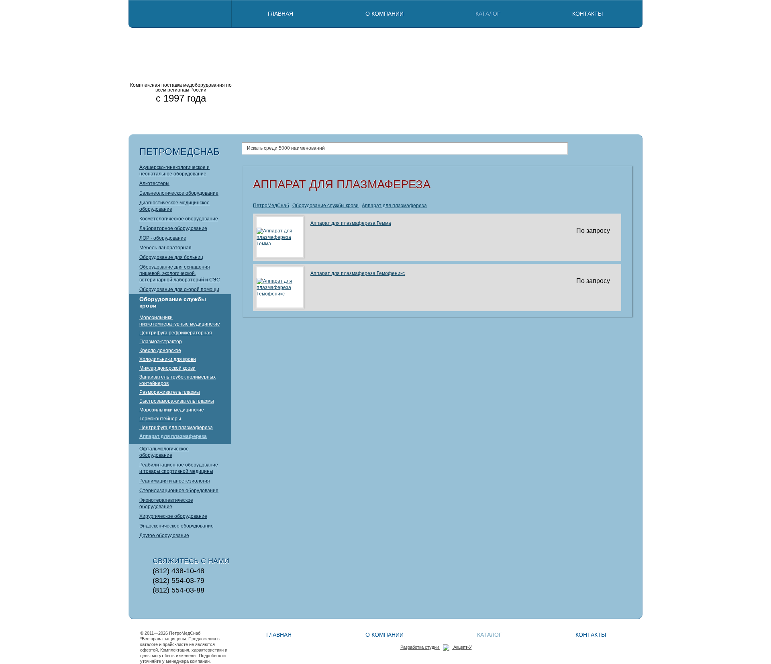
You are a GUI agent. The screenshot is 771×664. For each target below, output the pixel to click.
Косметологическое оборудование (178, 219)
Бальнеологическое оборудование (178, 193)
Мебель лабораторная (165, 248)
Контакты (587, 13)
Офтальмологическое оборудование (164, 452)
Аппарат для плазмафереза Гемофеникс (357, 273)
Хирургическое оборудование (173, 516)
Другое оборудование (164, 535)
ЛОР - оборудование (162, 238)
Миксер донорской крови (167, 368)
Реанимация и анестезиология (174, 481)
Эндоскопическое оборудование (176, 526)
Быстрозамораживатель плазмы (176, 401)
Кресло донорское (160, 350)
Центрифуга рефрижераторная (175, 333)
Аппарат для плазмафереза (173, 436)
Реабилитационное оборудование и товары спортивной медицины (178, 468)
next (627, 80)
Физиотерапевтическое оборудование (166, 503)
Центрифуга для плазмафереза (176, 427)
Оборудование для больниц (171, 257)
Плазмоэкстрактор (160, 341)
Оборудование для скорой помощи (179, 289)
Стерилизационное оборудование (178, 490)
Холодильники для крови (167, 359)
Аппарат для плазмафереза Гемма (350, 223)
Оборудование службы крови (172, 302)
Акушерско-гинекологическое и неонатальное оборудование (174, 171)
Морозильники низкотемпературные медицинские (179, 321)
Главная (280, 13)
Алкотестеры (154, 183)
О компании (384, 13)
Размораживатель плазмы (169, 392)
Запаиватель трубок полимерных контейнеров (177, 380)
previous (245, 80)
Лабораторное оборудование (173, 228)
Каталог (487, 13)
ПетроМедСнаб (271, 205)
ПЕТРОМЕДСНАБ (181, 40)
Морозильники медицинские (171, 410)
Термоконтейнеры (160, 419)
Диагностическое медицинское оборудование (174, 206)
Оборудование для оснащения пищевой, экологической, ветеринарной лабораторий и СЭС (179, 273)
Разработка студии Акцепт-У (436, 647)
